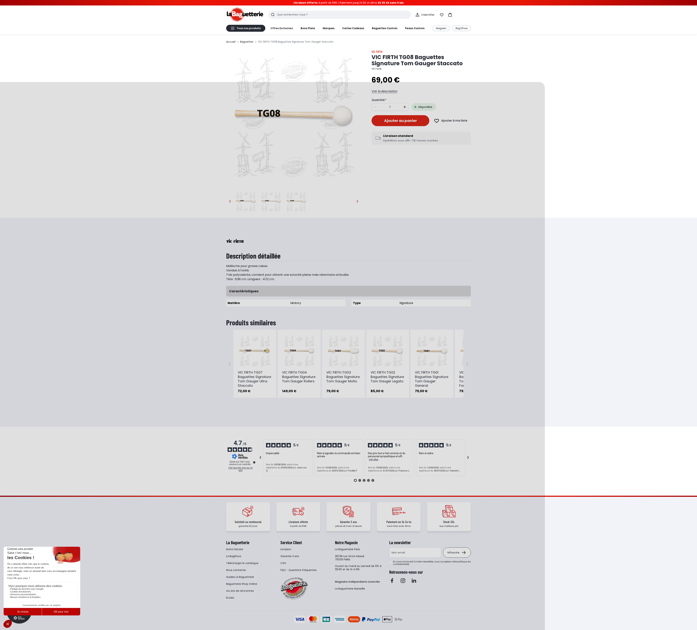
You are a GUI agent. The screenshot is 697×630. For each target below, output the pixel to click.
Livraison (285, 549)
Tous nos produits (249, 28)
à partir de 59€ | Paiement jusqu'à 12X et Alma (349, 3)
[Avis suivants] (467, 457)
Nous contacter (236, 570)
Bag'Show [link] (462, 28)
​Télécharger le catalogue (242, 563)
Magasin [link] (441, 28)
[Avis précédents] (260, 457)
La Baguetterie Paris (347, 549)
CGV (283, 563)
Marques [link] (329, 28)
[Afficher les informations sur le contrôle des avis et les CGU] (254, 462)
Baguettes (246, 42)
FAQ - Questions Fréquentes (298, 570)
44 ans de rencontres (240, 591)
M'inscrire (453, 552)
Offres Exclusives (281, 28)
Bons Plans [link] (308, 28)
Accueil (230, 42)
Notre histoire (234, 549)
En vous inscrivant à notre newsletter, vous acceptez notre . (431, 562)
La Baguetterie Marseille (350, 588)
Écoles (230, 598)
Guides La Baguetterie (240, 577)
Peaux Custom (415, 28)
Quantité (378, 100)
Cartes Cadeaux (353, 28)
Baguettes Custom (384, 28)
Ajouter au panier (400, 120)
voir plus (373, 459)
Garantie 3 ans (289, 556)
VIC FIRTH (377, 52)
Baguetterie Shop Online (241, 584)
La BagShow (233, 556)
